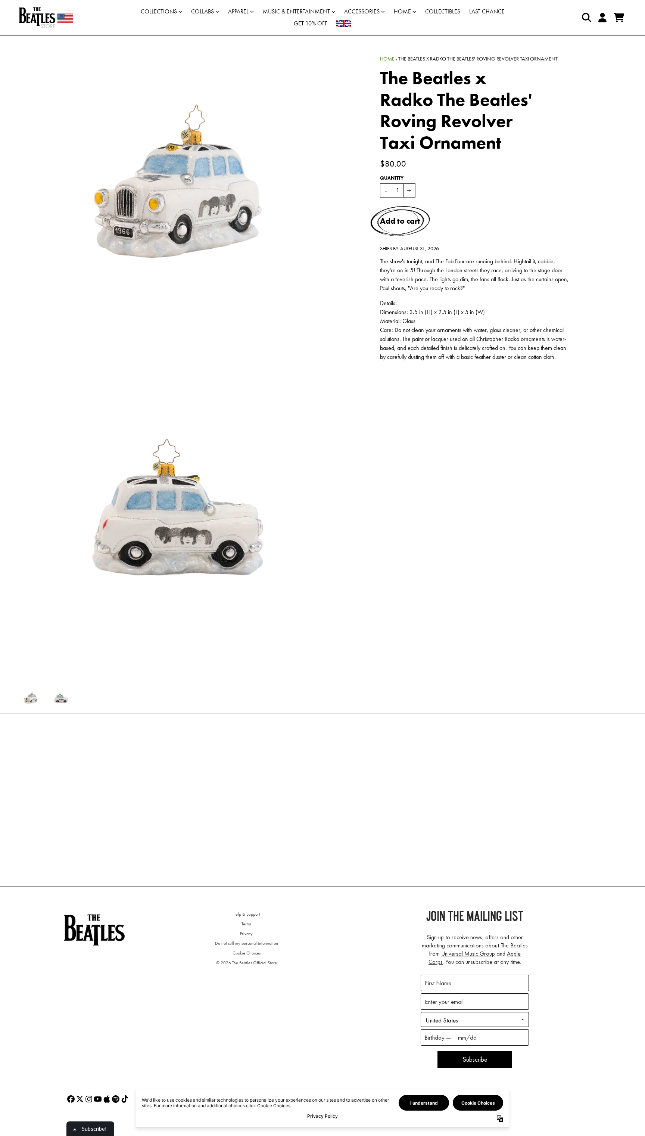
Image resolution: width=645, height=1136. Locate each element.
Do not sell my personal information (246, 943)
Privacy (246, 934)
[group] (31, 698)
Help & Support (246, 914)
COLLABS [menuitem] (202, 11)
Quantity (391, 178)
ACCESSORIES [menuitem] (362, 11)
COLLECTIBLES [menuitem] (442, 11)
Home (387, 58)
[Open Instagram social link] (89, 1099)
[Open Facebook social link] (71, 1099)
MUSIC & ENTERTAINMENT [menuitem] (296, 11)
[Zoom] (178, 195)
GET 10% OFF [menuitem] (310, 23)
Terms (246, 924)
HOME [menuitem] (402, 11)
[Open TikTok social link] (124, 1099)
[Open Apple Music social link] (107, 1099)
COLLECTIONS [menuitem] (159, 11)
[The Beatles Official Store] (46, 17)
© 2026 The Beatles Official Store (246, 963)
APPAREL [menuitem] (238, 11)
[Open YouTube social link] (98, 1099)
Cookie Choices (247, 953)
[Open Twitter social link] (80, 1099)
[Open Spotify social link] (116, 1099)
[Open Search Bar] (586, 17)
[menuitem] (343, 23)
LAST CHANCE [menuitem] (487, 11)
